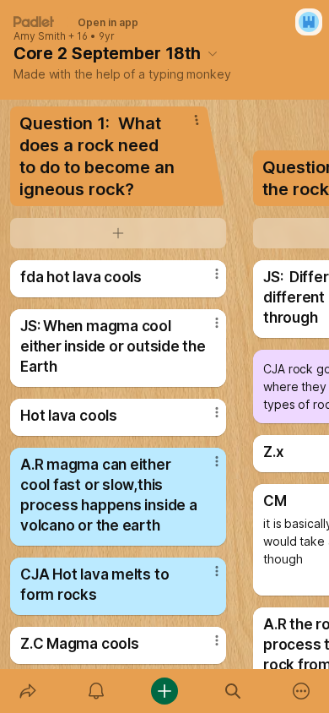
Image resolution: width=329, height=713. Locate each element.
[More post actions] (206, 280)
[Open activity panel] (96, 691)
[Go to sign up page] (308, 21)
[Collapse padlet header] (213, 53)
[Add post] (164, 691)
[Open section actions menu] (196, 120)
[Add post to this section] (118, 233)
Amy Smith (39, 36)
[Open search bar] (233, 691)
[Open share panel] (27, 691)
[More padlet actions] (302, 691)
